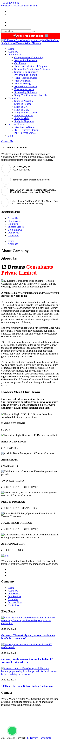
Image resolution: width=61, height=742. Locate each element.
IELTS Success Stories (26, 130)
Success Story (15, 602)
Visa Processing (22, 83)
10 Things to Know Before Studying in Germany (28, 686)
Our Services (14, 54)
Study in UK (20, 106)
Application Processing (26, 60)
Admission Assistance (25, 86)
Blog (10, 135)
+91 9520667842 (10, 2)
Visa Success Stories (24, 127)
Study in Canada (22, 103)
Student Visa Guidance (26, 72)
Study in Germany (23, 115)
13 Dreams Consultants (39, 738)
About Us (13, 51)
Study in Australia (23, 101)
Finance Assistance (24, 89)
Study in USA (21, 109)
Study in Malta (21, 118)
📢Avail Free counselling (30, 35)
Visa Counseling (22, 80)
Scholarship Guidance (25, 92)
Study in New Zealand (26, 112)
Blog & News (15, 229)
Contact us (13, 235)
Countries (13, 98)
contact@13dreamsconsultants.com (19, 5)
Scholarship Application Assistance (32, 69)
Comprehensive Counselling (28, 57)
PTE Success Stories (24, 132)
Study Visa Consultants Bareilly (30, 95)
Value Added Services (25, 77)
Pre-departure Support (25, 74)
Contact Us (7, 141)
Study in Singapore (24, 121)
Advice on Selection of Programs (31, 66)
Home (11, 48)
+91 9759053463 (11, 710)
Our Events (20, 63)
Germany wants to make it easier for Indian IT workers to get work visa (27, 660)
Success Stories (16, 124)
